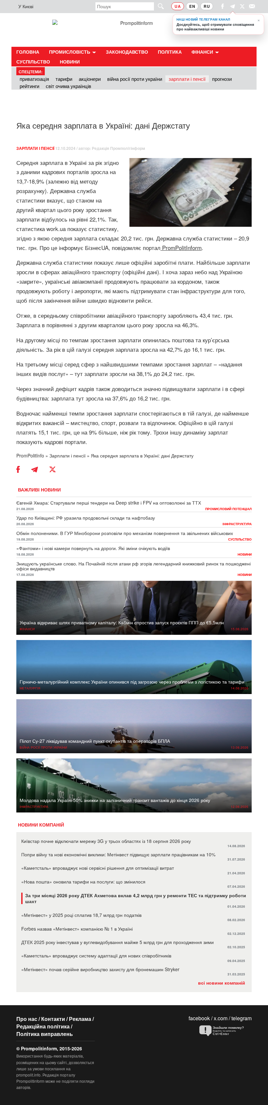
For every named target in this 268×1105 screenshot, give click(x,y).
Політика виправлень (44, 1034)
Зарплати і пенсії (187, 78)
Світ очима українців (68, 85)
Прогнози (222, 78)
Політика (170, 51)
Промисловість (70, 51)
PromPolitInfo (30, 455)
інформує (71, 247)
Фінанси (203, 51)
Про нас (26, 1019)
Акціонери (90, 78)
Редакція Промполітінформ (118, 148)
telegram (241, 1018)
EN (192, 6)
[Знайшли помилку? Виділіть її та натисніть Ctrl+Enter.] (223, 1031)
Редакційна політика (43, 1026)
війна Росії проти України (134, 78)
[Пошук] (158, 6)
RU (207, 6)
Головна (27, 51)
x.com (220, 1018)
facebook (199, 1018)
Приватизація (34, 78)
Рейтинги (29, 85)
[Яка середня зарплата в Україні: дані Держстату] (190, 192)
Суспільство (33, 61)
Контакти (53, 1019)
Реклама (80, 1019)
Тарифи (64, 78)
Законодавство (127, 51)
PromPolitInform (182, 247)
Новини (70, 61)
